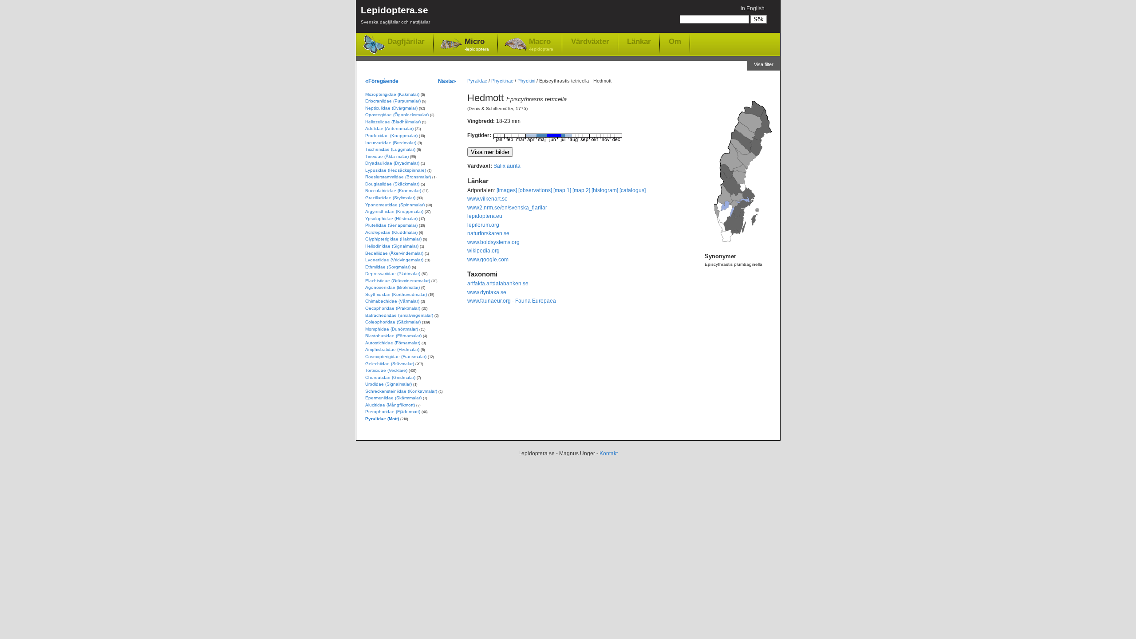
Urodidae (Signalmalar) (388, 384)
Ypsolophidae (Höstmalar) (391, 218)
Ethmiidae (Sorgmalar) (387, 266)
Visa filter (763, 64)
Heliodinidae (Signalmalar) (391, 246)
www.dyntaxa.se (486, 292)
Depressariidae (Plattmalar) (392, 273)
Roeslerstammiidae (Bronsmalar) (398, 176)
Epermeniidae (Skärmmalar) (393, 397)
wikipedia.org (483, 251)
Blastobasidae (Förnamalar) (393, 335)
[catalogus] (632, 190)
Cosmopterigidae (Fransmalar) (395, 356)
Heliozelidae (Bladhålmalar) (393, 121)
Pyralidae (477, 80)
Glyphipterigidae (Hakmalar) (393, 239)
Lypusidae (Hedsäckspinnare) (395, 170)
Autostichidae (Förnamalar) (392, 342)
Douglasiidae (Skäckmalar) (392, 183)
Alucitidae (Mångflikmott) (390, 404)
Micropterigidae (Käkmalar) (392, 94)
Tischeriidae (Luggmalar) (390, 149)
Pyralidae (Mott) (382, 418)
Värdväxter (590, 41)
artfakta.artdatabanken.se (498, 283)
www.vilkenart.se (487, 199)
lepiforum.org (483, 225)
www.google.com (488, 259)
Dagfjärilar (406, 41)
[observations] (535, 190)
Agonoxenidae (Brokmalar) (392, 287)
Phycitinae (502, 80)
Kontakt (609, 453)
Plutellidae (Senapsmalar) (391, 225)
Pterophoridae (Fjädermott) (392, 411)
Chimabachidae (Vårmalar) (392, 301)
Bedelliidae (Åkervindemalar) (394, 253)
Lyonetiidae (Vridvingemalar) (394, 259)
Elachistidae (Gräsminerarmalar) (397, 280)
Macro (541, 44)
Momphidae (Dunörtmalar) (391, 329)
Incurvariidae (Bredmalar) (390, 142)
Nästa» (447, 81)
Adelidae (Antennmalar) (389, 128)
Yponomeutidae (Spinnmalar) (395, 204)
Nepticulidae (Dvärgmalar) (391, 108)
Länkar (639, 41)
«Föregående (381, 81)
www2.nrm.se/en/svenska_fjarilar (507, 208)
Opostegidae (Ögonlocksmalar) (397, 114)
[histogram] (605, 190)
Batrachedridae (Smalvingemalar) (399, 315)
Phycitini (526, 80)
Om (675, 41)
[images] (507, 190)
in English (753, 8)
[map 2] (581, 190)
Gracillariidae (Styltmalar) (390, 197)
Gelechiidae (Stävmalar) (389, 363)
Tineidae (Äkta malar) (387, 156)
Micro (477, 44)
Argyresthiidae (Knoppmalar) (394, 211)
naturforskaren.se (488, 233)
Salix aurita (507, 166)
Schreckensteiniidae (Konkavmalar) (401, 391)
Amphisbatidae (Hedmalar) (392, 349)
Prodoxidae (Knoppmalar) (391, 135)
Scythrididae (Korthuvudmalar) (396, 294)
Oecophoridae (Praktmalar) (392, 308)
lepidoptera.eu (484, 216)
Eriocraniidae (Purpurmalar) (393, 101)
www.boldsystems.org (493, 242)
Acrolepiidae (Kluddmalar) (391, 232)
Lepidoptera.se (395, 14)
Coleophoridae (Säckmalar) (393, 322)
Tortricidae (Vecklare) (386, 370)
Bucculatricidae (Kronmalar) (393, 190)
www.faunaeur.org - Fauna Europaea (511, 301)
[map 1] (562, 190)
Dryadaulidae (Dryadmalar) (392, 163)
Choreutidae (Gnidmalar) (390, 377)
